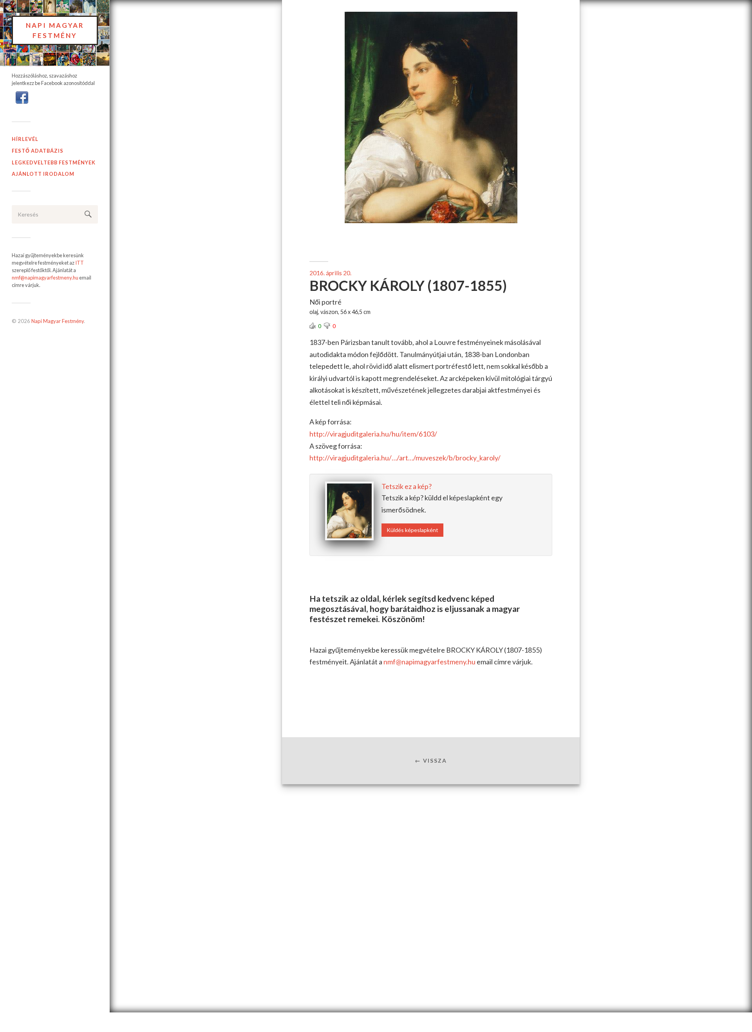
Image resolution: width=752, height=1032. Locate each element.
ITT (79, 263)
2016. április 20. (330, 272)
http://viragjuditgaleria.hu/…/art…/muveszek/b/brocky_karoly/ (405, 457)
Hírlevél (25, 139)
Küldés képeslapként (412, 530)
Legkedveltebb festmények (54, 162)
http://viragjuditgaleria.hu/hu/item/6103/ (373, 433)
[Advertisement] (431, 848)
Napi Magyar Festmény (55, 30)
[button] (22, 97)
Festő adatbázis (37, 151)
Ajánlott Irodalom (43, 174)
